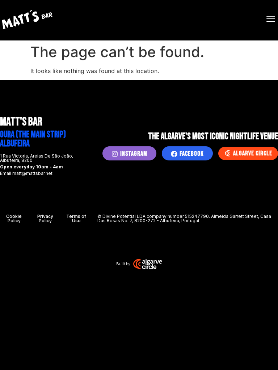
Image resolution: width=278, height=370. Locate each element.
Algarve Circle (252, 153)
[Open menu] (271, 19)
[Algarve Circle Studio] (147, 264)
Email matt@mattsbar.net (26, 173)
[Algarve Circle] (227, 153)
